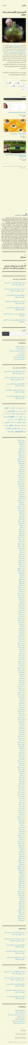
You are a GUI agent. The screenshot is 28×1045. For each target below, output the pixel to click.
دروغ (25, 419)
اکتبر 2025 (21, 457)
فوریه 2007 (21, 906)
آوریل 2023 (21, 517)
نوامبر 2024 (21, 478)
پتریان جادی (21, 353)
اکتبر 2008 (21, 865)
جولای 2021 (21, 548)
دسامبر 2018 (21, 612)
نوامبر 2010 (21, 813)
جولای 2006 (21, 920)
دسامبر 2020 (21, 563)
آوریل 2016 (21, 678)
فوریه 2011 (21, 807)
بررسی (17, 411)
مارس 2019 (21, 606)
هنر (4, 425)
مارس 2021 (21, 556)
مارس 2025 (21, 472)
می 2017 (22, 651)
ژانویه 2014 (21, 734)
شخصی (7, 422)
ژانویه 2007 (21, 908)
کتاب (25, 432)
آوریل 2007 (21, 902)
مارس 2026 (21, 451)
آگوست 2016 (21, 670)
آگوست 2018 (21, 620)
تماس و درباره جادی (21, 1034)
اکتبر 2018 (21, 616)
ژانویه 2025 (21, 474)
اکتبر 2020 (21, 567)
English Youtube (20, 347)
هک (19, 428)
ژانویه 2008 (21, 883)
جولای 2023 (21, 511)
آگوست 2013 (21, 745)
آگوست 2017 (21, 645)
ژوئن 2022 (21, 525)
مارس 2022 (21, 532)
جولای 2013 (21, 747)
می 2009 (22, 850)
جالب (10, 166)
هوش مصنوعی (23, 428)
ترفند (25, 414)
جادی (24, 5)
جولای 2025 (21, 463)
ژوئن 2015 (21, 699)
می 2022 (22, 527)
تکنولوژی (22, 414)
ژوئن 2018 (21, 625)
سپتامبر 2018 (21, 618)
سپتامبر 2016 (21, 668)
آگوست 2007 (21, 893)
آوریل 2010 (21, 827)
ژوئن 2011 (21, 798)
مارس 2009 (21, 854)
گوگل (12, 432)
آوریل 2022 (21, 529)
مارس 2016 (21, 680)
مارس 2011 (21, 805)
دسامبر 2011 (21, 786)
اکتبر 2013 (21, 740)
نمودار (6, 425)
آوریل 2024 (21, 492)
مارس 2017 (21, 656)
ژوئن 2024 (21, 488)
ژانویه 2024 (21, 498)
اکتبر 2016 (21, 666)
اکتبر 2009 (21, 840)
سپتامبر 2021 (21, 544)
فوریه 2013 (21, 757)
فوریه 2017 (21, 658)
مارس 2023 (21, 519)
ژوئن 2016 (21, 674)
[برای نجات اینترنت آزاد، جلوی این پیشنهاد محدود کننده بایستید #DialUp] (15, 147)
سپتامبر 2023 (21, 507)
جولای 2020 (21, 573)
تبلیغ (5, 411)
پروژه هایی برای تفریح (20, 1037)
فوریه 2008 (21, 881)
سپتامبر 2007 (21, 891)
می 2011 (22, 800)
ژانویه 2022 (21, 536)
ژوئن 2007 (21, 898)
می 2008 (22, 875)
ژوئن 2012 (21, 774)
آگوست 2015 (21, 695)
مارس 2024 (21, 494)
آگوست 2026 (21, 441)
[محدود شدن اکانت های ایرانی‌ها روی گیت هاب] (15, 104)
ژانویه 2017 (21, 660)
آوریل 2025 (21, 470)
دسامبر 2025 (21, 453)
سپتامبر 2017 (21, 643)
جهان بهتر (16, 417)
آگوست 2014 (21, 720)
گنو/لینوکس (18, 431)
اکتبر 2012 (21, 765)
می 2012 (22, 776)
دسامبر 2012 (21, 761)
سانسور (15, 419)
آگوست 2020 (21, 571)
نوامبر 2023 (21, 503)
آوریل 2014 (21, 728)
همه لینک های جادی (19, 359)
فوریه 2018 (21, 633)
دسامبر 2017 (21, 637)
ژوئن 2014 (21, 724)
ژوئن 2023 (21, 513)
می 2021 (22, 552)
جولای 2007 (21, 896)
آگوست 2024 (21, 484)
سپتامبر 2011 (21, 792)
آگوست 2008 (21, 869)
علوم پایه (22, 167)
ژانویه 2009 (21, 858)
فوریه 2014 (21, 732)
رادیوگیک (20, 419)
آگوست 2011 (21, 794)
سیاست (12, 422)
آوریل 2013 (21, 753)
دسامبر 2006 (21, 910)
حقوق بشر (10, 416)
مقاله (14, 166)
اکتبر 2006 (21, 914)
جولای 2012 (21, 771)
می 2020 (22, 577)
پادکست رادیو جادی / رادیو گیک (16, 351)
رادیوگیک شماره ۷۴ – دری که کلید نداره (18, 133)
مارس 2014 (21, 730)
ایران (6, 407)
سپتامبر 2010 (21, 817)
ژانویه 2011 (21, 809)
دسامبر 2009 (21, 836)
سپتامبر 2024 (21, 482)
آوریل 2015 (21, 703)
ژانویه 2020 (21, 585)
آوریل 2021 (21, 554)
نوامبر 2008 (21, 862)
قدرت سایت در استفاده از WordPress (15, 1042)
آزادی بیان (24, 408)
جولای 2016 (21, 672)
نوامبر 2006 (21, 912)
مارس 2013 (21, 755)
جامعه (13, 414)
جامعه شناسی (8, 414)
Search (24, 331)
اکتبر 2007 (21, 889)
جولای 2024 (21, 486)
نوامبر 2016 (21, 664)
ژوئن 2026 (21, 445)
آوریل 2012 (21, 778)
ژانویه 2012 (21, 784)
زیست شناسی (6, 166)
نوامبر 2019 (21, 589)
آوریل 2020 (21, 579)
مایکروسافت (17, 425)
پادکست (8, 428)
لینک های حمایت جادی (18, 357)
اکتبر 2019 (21, 592)
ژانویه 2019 (21, 610)
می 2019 (22, 602)
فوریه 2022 (21, 534)
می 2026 (22, 447)
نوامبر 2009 (21, 838)
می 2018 (22, 627)
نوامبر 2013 (21, 738)
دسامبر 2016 (21, 662)
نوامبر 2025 (21, 455)
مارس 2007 (21, 904)
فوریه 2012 (21, 782)
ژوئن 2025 (21, 465)
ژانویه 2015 (21, 709)
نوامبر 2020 (21, 565)
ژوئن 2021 (21, 550)
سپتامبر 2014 (21, 718)
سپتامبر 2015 (21, 693)
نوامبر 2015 (21, 689)
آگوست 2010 (21, 819)
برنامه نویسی (11, 411)
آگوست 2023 (21, 509)
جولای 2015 (21, 697)
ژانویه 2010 (21, 833)
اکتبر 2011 (21, 790)
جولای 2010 (21, 821)
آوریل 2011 (21, 802)
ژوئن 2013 (21, 749)
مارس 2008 (21, 879)
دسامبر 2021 (21, 538)
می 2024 (22, 490)
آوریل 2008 (21, 877)
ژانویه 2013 (21, 759)
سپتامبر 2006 (21, 916)
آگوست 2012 (21, 769)
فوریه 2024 (21, 496)
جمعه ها (4, 414)
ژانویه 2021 (21, 560)
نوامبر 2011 (21, 788)
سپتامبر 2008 (21, 867)
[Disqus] (14, 191)
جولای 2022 (21, 523)
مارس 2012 (21, 780)
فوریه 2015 (21, 707)
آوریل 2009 (21, 852)
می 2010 (22, 825)
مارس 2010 (21, 829)
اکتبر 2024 (21, 480)
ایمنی (24, 411)
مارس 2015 (21, 705)
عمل (25, 425)
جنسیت (24, 417)
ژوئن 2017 (21, 649)
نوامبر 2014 (21, 714)
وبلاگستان (14, 428)
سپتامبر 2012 (21, 767)
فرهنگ (22, 425)
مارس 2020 (21, 581)
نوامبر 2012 (21, 763)
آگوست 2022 (21, 521)
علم (25, 167)
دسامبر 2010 (21, 811)
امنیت (13, 408)
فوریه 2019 (21, 608)
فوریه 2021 (21, 558)
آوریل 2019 (21, 604)
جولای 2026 (21, 443)
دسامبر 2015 (21, 687)
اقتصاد (16, 408)
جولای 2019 (21, 598)
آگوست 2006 (21, 918)
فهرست (4, 5)
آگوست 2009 (21, 844)
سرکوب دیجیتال (21, 422)
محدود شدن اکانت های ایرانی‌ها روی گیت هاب (17, 112)
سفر (16, 422)
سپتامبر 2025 (21, 459)
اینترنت (20, 411)
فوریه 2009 (21, 856)
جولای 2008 (21, 871)
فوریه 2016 (21, 683)
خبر (5, 416)
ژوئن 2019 (21, 600)
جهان (20, 417)
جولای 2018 (21, 623)
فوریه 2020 (21, 583)
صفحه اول (23, 1030)
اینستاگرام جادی (20, 349)
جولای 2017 (21, 647)
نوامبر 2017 (21, 639)
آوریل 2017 (21, 654)
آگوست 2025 (21, 461)
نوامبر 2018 (21, 614)
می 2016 (22, 676)
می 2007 (22, 900)
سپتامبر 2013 (21, 742)
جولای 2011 (21, 796)
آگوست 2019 (21, 596)
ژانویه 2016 (21, 685)
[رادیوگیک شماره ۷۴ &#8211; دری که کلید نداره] (15, 125)
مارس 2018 (21, 631)
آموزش (20, 408)
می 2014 (22, 726)
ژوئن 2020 (21, 575)
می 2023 (22, 515)
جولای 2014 (21, 722)
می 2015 (22, 701)
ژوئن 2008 (21, 873)
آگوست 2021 (21, 546)
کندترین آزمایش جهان (14, 46)
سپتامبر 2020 (21, 569)
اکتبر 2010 (21, 815)
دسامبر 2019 (21, 587)
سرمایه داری (10, 419)
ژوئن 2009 (21, 848)
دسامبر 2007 (21, 885)
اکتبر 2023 (21, 505)
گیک (8, 431)
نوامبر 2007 (21, 887)
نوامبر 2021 (21, 540)
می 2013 (22, 751)
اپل (9, 408)
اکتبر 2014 (21, 716)
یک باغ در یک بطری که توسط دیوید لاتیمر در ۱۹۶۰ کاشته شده (14, 52)
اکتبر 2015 (21, 691)
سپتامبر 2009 (21, 842)
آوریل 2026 (21, 449)
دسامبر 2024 (21, 476)
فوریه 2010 (21, 831)
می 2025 (22, 467)
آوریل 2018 (21, 629)
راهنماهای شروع (20, 355)
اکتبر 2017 (21, 641)
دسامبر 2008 (21, 860)
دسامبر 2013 (21, 736)
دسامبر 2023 (21, 501)
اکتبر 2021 (21, 542)
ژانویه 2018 (21, 635)
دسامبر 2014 (21, 711)
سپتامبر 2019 (21, 594)
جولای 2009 (21, 846)
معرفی (11, 425)
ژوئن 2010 (21, 823)
